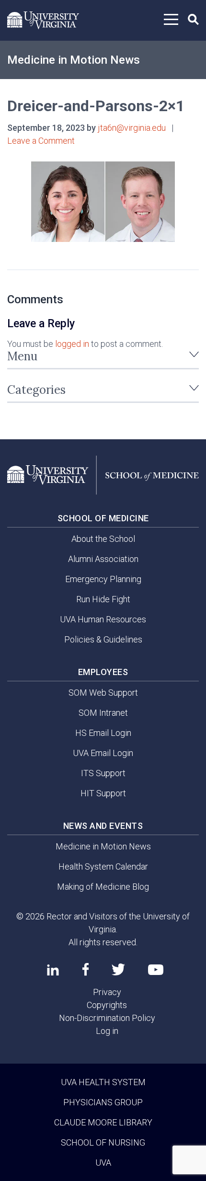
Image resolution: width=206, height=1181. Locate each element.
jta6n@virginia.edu (132, 128)
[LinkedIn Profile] (52, 969)
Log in (107, 1031)
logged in (72, 344)
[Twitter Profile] (118, 969)
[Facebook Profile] (85, 969)
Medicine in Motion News (73, 60)
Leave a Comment (41, 141)
